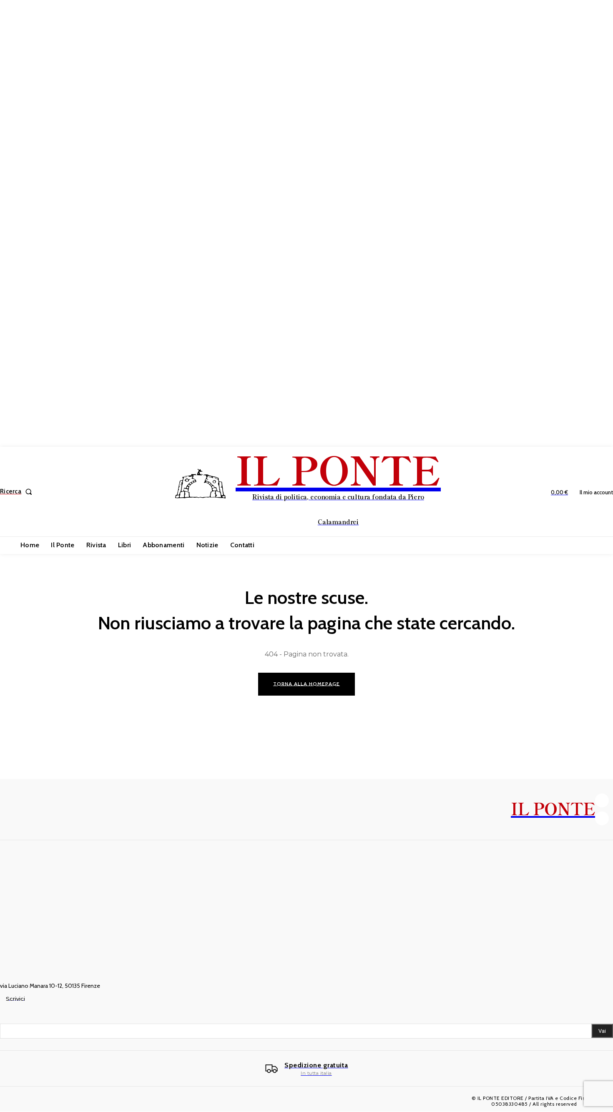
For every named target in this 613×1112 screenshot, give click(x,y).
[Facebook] (602, 800)
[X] (602, 818)
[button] (17, 491)
